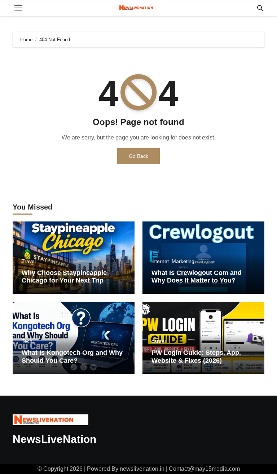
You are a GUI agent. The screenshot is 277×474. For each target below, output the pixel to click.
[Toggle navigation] (18, 8)
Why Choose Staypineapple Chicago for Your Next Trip (64, 276)
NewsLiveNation (54, 439)
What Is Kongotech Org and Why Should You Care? (72, 356)
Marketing (183, 261)
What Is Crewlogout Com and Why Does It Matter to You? (196, 276)
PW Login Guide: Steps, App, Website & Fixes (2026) (196, 356)
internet (160, 261)
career (158, 341)
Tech (27, 341)
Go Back (138, 156)
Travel (29, 261)
